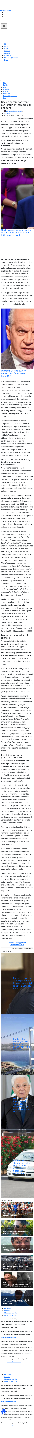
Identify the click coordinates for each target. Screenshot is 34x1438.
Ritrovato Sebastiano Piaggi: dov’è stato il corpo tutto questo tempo (17, 1250)
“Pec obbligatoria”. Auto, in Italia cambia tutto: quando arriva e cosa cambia (15, 1266)
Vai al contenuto (5, 10)
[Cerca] (1, 22)
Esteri (6, 49)
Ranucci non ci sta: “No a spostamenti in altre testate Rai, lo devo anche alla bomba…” (22, 983)
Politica (6, 46)
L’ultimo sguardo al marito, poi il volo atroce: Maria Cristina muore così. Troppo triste (16, 1301)
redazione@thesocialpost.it (14, 1362)
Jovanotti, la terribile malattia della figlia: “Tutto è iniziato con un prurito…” (17, 1285)
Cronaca (7, 51)
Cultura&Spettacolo (11, 58)
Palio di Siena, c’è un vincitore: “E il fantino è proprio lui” (15, 1215)
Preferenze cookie (10, 1315)
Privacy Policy (5, 1319)
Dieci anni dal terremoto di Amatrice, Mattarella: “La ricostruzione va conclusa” (21, 1105)
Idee (5, 44)
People (4, 1282)
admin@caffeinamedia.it (8, 1337)
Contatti (7, 1311)
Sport (6, 60)
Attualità (7, 53)
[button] (4, 1412)
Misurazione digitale (11, 1313)
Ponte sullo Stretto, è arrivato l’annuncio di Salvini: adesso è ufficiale (22, 1044)
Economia (7, 55)
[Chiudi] (4, 26)
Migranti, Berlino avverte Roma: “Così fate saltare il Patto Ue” (14, 373)
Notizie (4, 1212)
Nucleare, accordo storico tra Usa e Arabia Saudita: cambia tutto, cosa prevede (16, 232)
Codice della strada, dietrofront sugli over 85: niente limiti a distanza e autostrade (22, 1167)
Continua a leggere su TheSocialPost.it (17, 943)
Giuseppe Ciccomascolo (14, 111)
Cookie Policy (13, 1319)
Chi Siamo (7, 1308)
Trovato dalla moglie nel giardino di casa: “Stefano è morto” (15, 1232)
